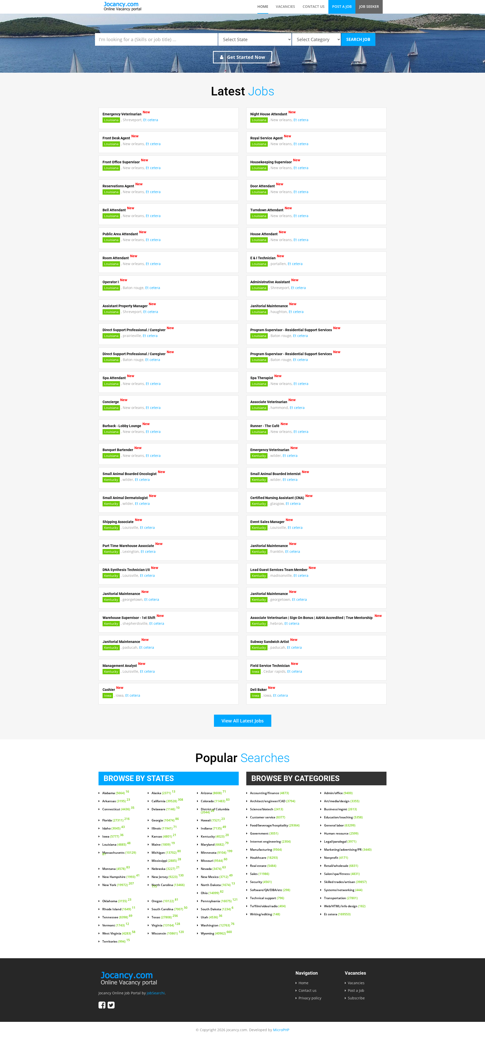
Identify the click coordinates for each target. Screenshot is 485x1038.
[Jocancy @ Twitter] (111, 1005)
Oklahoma (116, 901)
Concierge (111, 402)
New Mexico (217, 876)
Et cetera (150, 119)
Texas (165, 917)
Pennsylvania (219, 901)
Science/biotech (266, 809)
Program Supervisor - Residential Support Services (291, 330)
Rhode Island (118, 909)
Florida (116, 820)
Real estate (263, 865)
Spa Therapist (261, 378)
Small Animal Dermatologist (125, 498)
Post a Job (342, 6)
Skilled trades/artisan (345, 882)
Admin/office (338, 793)
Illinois (164, 828)
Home (262, 6)
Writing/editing (265, 914)
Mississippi (166, 860)
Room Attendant (116, 258)
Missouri (214, 860)
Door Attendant (262, 186)
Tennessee (117, 917)
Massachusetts (119, 853)
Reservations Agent (118, 186)
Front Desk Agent (116, 138)
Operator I (111, 282)
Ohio (212, 893)
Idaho (113, 828)
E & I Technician (263, 258)
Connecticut (118, 809)
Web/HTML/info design (345, 906)
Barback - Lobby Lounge (122, 426)
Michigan (166, 852)
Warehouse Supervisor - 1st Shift (129, 618)
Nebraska (166, 868)
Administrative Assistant (270, 282)
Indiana (213, 828)
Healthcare (264, 857)
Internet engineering (270, 841)
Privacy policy (310, 998)
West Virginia (118, 933)
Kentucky (259, 455)
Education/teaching (343, 817)
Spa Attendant (114, 378)
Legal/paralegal (340, 841)
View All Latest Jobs (243, 721)
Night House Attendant (268, 114)
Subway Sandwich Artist (269, 642)
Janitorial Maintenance (269, 306)
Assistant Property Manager (125, 306)
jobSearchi (156, 993)
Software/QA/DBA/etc (270, 890)
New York (118, 885)
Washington (217, 925)
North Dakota (218, 885)
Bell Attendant (114, 210)
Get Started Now (245, 57)
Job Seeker (369, 6)
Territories (116, 941)
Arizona (213, 793)
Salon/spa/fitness (342, 873)
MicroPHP (281, 1029)
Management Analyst (120, 666)
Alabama (115, 793)
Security (261, 882)
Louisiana (111, 120)
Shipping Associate (118, 522)
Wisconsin (168, 933)
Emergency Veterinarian (122, 114)
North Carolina (168, 886)
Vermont (115, 925)
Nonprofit (336, 857)
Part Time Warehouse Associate (128, 546)
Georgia (165, 820)
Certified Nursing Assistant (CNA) (277, 498)
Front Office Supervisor (121, 162)
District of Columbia (215, 811)
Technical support (267, 898)
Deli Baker (258, 690)
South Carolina (169, 909)
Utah (211, 917)
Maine (163, 844)
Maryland (215, 844)
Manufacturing (266, 849)
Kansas (164, 836)
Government (264, 833)
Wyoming (216, 933)
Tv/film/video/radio (268, 906)
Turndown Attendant (266, 210)
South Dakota (217, 909)
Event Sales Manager (267, 522)
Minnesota (216, 852)
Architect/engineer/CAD (272, 801)
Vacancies (285, 6)
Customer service (267, 817)
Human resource (341, 833)
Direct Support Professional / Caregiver (134, 330)
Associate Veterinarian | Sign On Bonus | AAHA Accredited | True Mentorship (311, 618)
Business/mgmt (340, 809)
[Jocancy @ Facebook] (102, 1005)
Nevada (213, 868)
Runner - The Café (264, 426)
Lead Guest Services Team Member (278, 570)
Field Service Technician (270, 666)
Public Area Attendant (120, 234)
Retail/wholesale (341, 865)
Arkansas (116, 801)
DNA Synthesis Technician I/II (126, 570)
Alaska (163, 793)
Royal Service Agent (266, 138)
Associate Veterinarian (268, 402)
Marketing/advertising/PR (348, 849)
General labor (339, 825)
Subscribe (356, 998)
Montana (116, 868)
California (167, 801)
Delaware (166, 809)
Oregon (165, 901)
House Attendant (264, 234)
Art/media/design (341, 801)
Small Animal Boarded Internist (275, 474)
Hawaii (213, 820)
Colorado (215, 801)
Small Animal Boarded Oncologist (130, 474)
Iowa (255, 671)
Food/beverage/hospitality (275, 825)
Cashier (109, 690)
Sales (259, 873)
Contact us (314, 6)
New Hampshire (121, 876)
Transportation (341, 898)
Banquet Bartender (118, 450)
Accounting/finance (269, 793)
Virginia (166, 925)
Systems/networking (343, 890)
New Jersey (168, 876)
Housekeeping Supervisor (271, 162)
